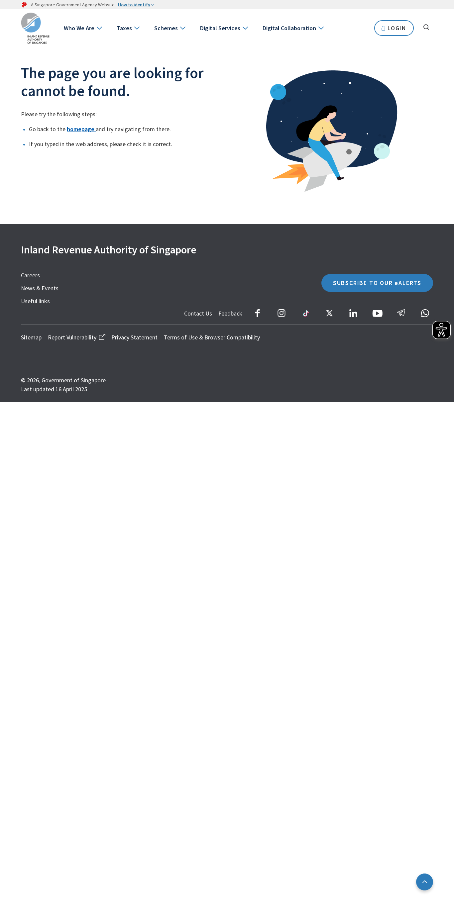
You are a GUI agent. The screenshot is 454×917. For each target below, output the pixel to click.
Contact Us (198, 313)
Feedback (230, 313)
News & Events (39, 288)
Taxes (124, 28)
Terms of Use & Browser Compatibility (212, 337)
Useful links (35, 301)
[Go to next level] (98, 28)
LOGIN (397, 28)
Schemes (166, 28)
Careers (30, 275)
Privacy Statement (134, 337)
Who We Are (79, 28)
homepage (81, 129)
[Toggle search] (426, 27)
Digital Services (220, 28)
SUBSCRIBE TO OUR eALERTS (377, 283)
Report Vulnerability (72, 337)
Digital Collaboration (289, 28)
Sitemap (31, 337)
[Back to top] (424, 881)
